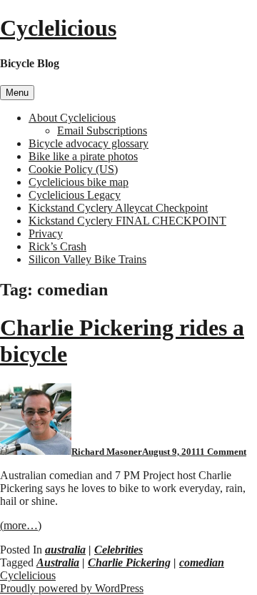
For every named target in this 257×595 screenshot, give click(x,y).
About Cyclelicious (72, 118)
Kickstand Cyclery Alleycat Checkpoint (118, 208)
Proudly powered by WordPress (71, 588)
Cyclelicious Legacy (75, 195)
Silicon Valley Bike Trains (87, 259)
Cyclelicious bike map (78, 182)
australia (65, 550)
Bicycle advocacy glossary (88, 143)
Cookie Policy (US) (73, 169)
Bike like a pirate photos (83, 156)
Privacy (46, 233)
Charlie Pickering (129, 562)
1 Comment (223, 451)
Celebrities (118, 550)
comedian (201, 562)
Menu (17, 92)
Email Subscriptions (102, 130)
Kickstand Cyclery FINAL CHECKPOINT (127, 221)
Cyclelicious (58, 28)
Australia (57, 562)
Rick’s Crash (57, 246)
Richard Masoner (106, 451)
